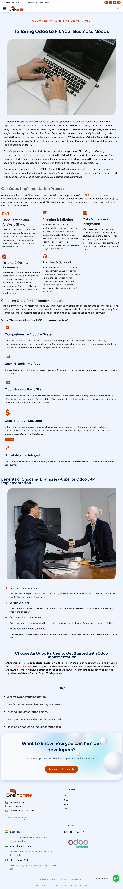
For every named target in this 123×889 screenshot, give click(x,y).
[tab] (61, 697)
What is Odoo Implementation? (27, 696)
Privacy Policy (43, 885)
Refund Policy (59, 885)
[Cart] (117, 8)
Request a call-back (59, 769)
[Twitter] (114, 2)
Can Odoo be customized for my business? (34, 704)
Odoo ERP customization (92, 195)
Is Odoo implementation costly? (27, 711)
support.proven (17, 802)
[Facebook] (110, 2)
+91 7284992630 (16, 806)
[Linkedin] (119, 2)
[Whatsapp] (106, 2)
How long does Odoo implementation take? (35, 726)
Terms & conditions (78, 885)
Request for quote (13, 818)
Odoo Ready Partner (20, 666)
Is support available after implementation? (34, 719)
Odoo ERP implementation (25, 125)
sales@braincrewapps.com (22, 810)
